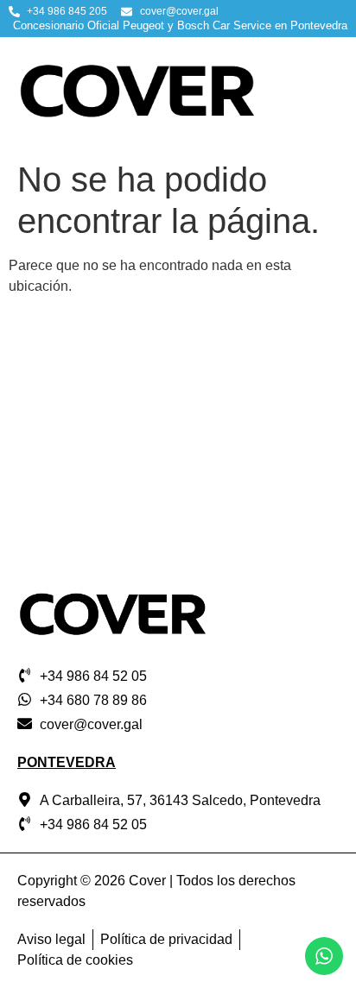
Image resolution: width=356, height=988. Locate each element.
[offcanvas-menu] (326, 94)
